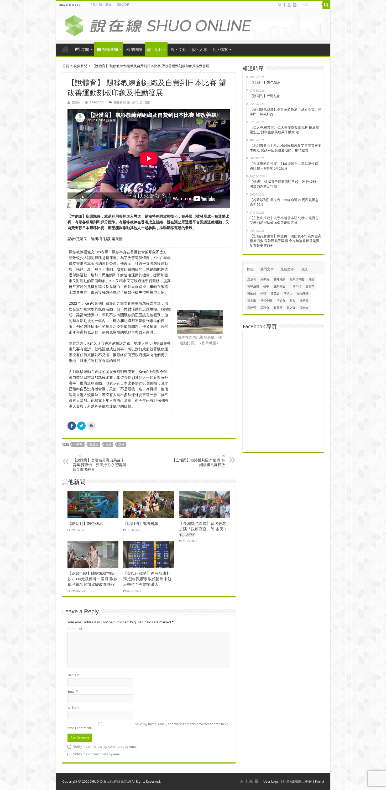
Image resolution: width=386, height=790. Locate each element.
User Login (271, 781)
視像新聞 (110, 49)
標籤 (250, 269)
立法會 (251, 279)
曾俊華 (310, 286)
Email (72, 691)
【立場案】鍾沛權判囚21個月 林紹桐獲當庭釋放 (198, 460)
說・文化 (178, 49)
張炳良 (304, 300)
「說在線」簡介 (101, 5)
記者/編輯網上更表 (297, 781)
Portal (319, 781)
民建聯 (251, 307)
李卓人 (288, 293)
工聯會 (264, 307)
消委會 (281, 300)
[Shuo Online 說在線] (193, 24)
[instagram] (294, 5)
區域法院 (303, 293)
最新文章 (287, 269)
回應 (304, 269)
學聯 (263, 293)
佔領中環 (266, 300)
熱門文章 (267, 269)
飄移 (121, 444)
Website (73, 708)
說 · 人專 (199, 49)
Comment (74, 629)
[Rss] (280, 5)
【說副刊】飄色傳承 (85, 523)
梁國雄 (251, 293)
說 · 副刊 (154, 49)
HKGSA (78, 444)
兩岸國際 (134, 49)
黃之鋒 (291, 307)
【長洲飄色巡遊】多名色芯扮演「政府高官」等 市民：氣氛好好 (203, 529)
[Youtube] (289, 5)
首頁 (65, 49)
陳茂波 (275, 293)
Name (73, 675)
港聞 (85, 49)
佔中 (266, 286)
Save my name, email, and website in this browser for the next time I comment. (147, 726)
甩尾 (108, 444)
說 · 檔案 (220, 49)
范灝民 (76, 102)
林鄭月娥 (279, 279)
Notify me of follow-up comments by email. (105, 747)
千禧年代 (295, 286)
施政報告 (279, 286)
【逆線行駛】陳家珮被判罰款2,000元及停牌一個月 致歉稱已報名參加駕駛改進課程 (92, 579)
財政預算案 (297, 279)
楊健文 (94, 444)
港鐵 (311, 279)
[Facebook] (284, 5)
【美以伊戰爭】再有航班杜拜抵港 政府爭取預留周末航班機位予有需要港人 (147, 579)
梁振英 (264, 279)
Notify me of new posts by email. (97, 754)
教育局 (278, 307)
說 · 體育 (145, 102)
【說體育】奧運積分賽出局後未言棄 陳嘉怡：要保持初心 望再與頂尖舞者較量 (99, 463)
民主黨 (251, 300)
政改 (292, 300)
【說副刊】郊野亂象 (141, 523)
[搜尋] (326, 5)
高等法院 (253, 286)
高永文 (304, 307)
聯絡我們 (123, 5)
